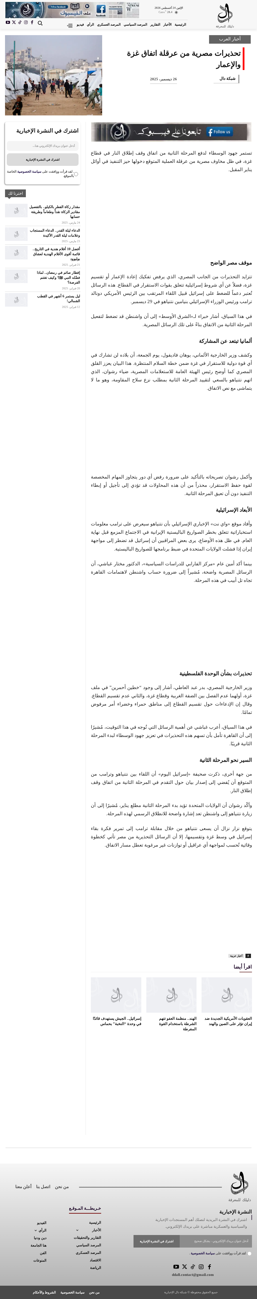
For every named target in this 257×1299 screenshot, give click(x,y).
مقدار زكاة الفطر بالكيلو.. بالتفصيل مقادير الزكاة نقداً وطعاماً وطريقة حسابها (54, 212)
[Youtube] (8, 23)
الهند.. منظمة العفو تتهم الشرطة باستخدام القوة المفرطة (178, 1023)
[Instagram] (26, 23)
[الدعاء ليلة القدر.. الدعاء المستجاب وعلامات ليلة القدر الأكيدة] (16, 234)
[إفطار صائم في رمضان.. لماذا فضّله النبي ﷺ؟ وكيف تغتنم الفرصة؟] (16, 276)
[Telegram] (149, 106)
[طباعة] (165, 106)
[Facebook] (32, 23)
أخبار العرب (230, 38)
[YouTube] (176, 1267)
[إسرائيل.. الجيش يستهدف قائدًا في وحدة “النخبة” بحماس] (116, 994)
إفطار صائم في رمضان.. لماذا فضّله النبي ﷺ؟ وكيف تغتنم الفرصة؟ (58, 277)
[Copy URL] (132, 106)
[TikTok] (20, 23)
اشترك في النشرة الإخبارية (42, 159)
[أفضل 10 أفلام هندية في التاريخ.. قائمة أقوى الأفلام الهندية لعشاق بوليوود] (16, 252)
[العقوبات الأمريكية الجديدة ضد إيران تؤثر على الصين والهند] (227, 994)
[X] (14, 23)
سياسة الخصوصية (29, 171)
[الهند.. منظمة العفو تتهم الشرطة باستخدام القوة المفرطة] (171, 994)
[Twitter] (184, 1267)
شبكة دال (227, 78)
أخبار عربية (236, 955)
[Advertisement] (171, 215)
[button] (40, 23)
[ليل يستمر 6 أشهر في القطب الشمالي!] (16, 300)
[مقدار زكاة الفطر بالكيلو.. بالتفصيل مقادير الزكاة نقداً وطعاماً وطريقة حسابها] (16, 210)
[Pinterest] (198, 106)
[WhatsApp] (182, 106)
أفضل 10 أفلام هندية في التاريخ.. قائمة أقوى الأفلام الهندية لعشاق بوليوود (56, 254)
